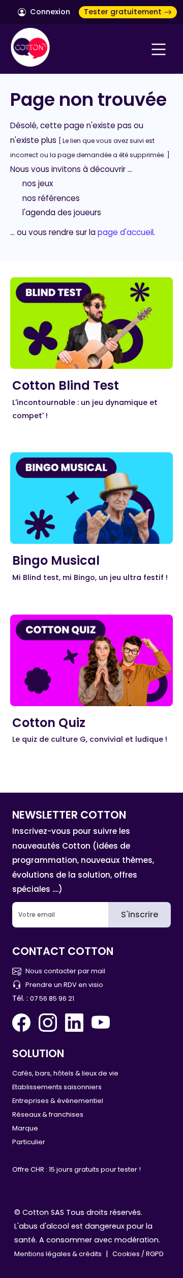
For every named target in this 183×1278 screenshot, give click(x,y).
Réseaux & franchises (47, 1114)
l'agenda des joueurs (61, 212)
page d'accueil (126, 232)
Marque (25, 1128)
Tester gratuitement (124, 12)
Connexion (49, 12)
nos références (51, 198)
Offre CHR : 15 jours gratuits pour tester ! (76, 1169)
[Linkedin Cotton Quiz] (74, 1022)
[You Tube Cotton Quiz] (100, 1022)
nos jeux (37, 183)
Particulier (28, 1142)
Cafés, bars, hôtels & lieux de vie (65, 1073)
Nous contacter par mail (65, 971)
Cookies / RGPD (138, 1254)
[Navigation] (158, 49)
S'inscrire (139, 914)
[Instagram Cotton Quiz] (48, 1022)
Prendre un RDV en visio (64, 985)
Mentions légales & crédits (58, 1254)
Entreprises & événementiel (57, 1101)
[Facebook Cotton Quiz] (23, 1022)
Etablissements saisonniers (57, 1087)
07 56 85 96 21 (52, 998)
